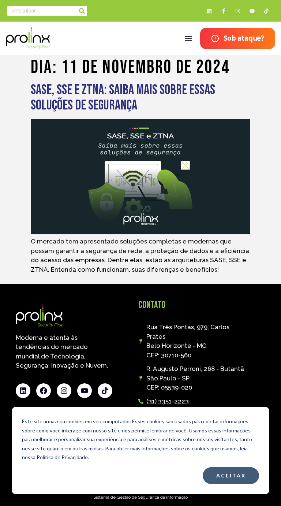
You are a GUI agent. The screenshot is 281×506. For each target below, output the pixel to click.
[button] (188, 38)
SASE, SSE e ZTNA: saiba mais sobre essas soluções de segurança (123, 98)
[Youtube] (252, 11)
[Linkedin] (209, 11)
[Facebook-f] (223, 11)
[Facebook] (43, 390)
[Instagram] (238, 11)
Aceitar (231, 475)
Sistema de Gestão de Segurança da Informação (140, 497)
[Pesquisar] (82, 11)
